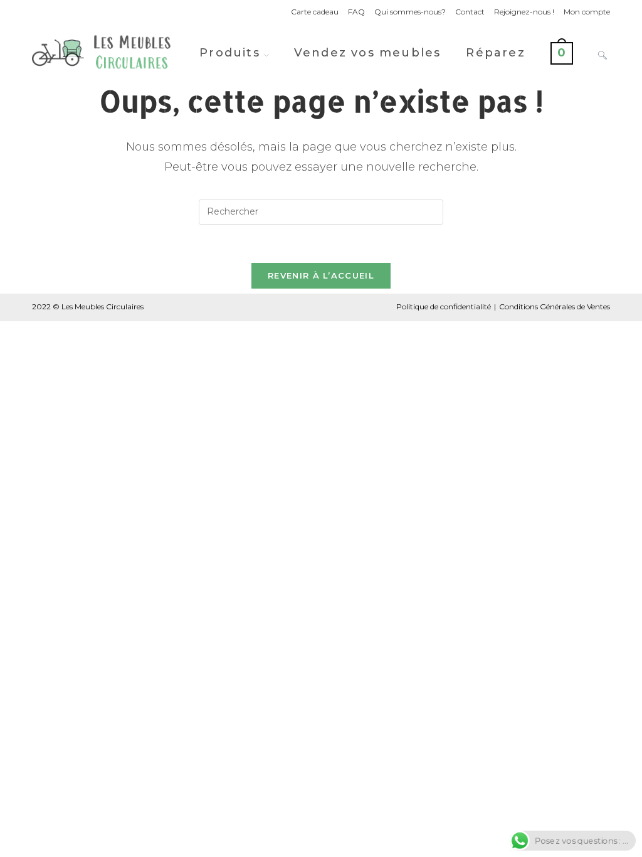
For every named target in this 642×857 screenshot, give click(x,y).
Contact (470, 11)
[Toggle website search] (602, 52)
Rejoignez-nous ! (524, 11)
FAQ (356, 11)
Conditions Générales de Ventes (554, 306)
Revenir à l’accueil (321, 275)
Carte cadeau (315, 11)
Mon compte (587, 11)
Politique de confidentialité (443, 306)
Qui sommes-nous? (410, 11)
